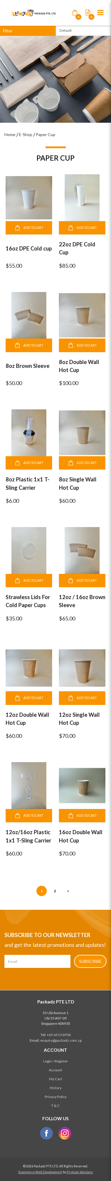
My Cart (55, 1079)
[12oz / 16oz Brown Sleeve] (82, 550)
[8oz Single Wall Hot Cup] (82, 432)
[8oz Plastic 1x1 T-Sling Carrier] (29, 432)
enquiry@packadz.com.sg (60, 1040)
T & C (55, 1105)
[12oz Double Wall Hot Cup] (29, 667)
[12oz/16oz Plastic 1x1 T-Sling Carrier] (29, 785)
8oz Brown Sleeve (27, 366)
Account (55, 1070)
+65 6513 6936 (59, 1034)
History (56, 1088)
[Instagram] (65, 1133)
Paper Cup (45, 134)
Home (9, 134)
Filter (7, 30)
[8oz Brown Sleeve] (29, 315)
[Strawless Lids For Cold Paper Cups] (29, 550)
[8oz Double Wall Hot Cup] (82, 315)
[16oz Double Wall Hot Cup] (82, 785)
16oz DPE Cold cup (29, 248)
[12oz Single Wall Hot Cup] (82, 667)
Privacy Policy (56, 1096)
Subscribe (90, 961)
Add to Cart (33, 227)
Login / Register (55, 1061)
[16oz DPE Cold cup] (29, 197)
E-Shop (25, 134)
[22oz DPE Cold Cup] (82, 197)
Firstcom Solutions (80, 1172)
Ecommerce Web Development (40, 1172)
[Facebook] (46, 1133)
